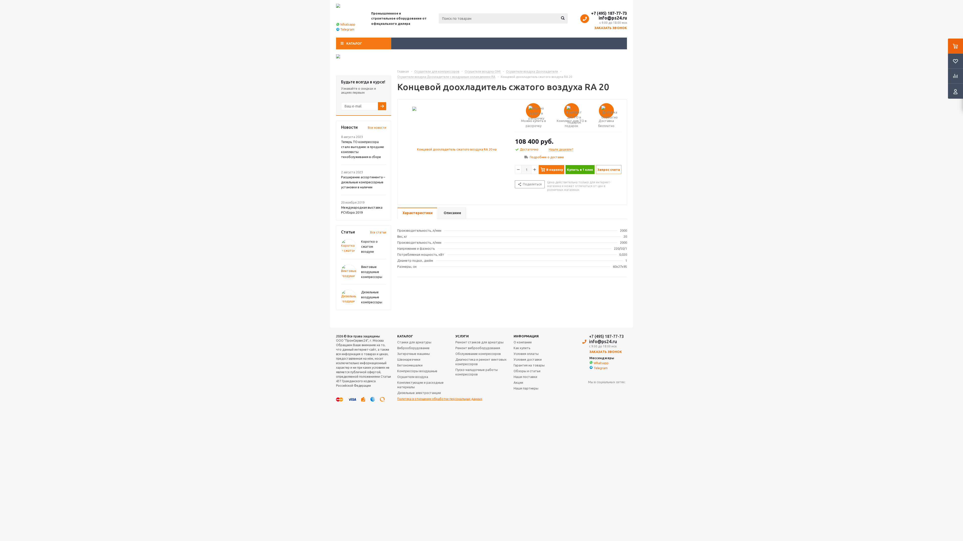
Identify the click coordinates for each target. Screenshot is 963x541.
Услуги (462, 336)
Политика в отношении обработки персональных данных (439, 398)
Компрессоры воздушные (417, 371)
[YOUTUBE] (592, 390)
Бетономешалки (410, 365)
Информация (526, 336)
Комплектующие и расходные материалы (420, 385)
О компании (523, 342)
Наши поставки (525, 376)
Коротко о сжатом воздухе (369, 246)
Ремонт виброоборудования (477, 348)
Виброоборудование (413, 348)
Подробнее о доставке (547, 157)
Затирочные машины (413, 353)
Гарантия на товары (529, 365)
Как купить (522, 348)
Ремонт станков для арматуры (479, 342)
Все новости (377, 127)
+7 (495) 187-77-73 (609, 13)
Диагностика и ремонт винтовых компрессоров (481, 362)
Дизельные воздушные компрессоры (371, 297)
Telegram (347, 29)
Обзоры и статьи (527, 371)
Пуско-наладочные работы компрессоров (476, 372)
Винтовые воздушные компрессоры (371, 272)
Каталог (354, 43)
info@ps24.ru (613, 18)
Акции (518, 382)
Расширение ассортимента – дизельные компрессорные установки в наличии (363, 182)
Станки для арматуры (414, 342)
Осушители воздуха (412, 376)
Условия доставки (528, 359)
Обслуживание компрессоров (478, 353)
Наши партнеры (526, 388)
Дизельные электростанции (419, 392)
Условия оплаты (526, 353)
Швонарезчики (408, 359)
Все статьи (378, 232)
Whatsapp (347, 24)
